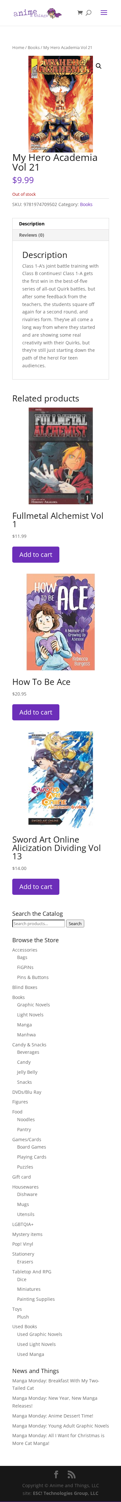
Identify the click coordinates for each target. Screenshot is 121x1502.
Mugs (23, 1204)
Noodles (26, 1119)
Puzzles (25, 1167)
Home (18, 47)
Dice (21, 1279)
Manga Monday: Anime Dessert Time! (52, 1416)
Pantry (24, 1129)
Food (17, 1112)
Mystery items (27, 1234)
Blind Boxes (24, 987)
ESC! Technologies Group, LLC (65, 1493)
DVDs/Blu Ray (26, 1092)
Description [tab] (32, 224)
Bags (22, 957)
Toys (17, 1309)
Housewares (25, 1187)
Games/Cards (26, 1139)
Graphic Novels (33, 1005)
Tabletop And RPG (31, 1272)
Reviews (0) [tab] (31, 235)
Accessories (24, 950)
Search (75, 923)
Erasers (25, 1262)
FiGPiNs (25, 967)
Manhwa (26, 1035)
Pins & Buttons (33, 977)
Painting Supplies (36, 1299)
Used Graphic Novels (39, 1334)
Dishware (27, 1194)
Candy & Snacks (29, 1045)
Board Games (31, 1147)
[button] (99, 66)
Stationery (23, 1254)
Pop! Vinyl (22, 1244)
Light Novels (30, 1015)
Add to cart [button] (35, 554)
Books (34, 47)
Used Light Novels (36, 1344)
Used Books (24, 1326)
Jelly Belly (27, 1072)
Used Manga (30, 1354)
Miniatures (29, 1289)
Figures (20, 1102)
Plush (23, 1317)
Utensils (26, 1214)
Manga (24, 1025)
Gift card (21, 1177)
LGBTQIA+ (23, 1224)
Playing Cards (31, 1157)
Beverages (28, 1052)
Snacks (24, 1082)
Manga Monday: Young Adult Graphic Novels (60, 1426)
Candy (24, 1062)
